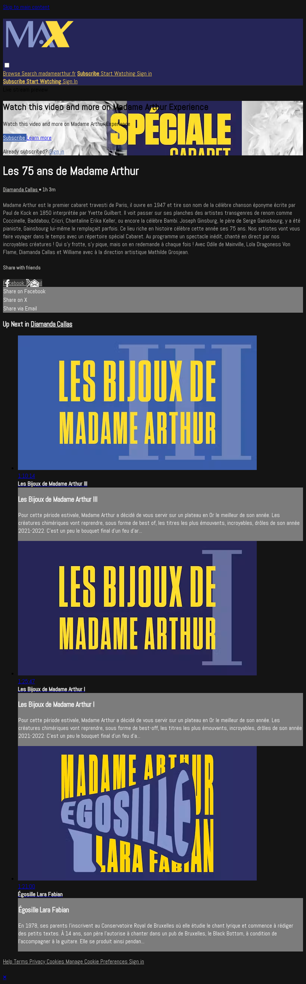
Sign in (144, 73)
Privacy (38, 961)
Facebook (14, 283)
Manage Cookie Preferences (97, 961)
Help (8, 961)
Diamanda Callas (21, 189)
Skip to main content (26, 7)
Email (36, 283)
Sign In (70, 81)
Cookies (56, 961)
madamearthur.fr (57, 73)
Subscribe (14, 138)
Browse (12, 73)
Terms (21, 961)
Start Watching (119, 73)
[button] (6, 65)
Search (30, 73)
